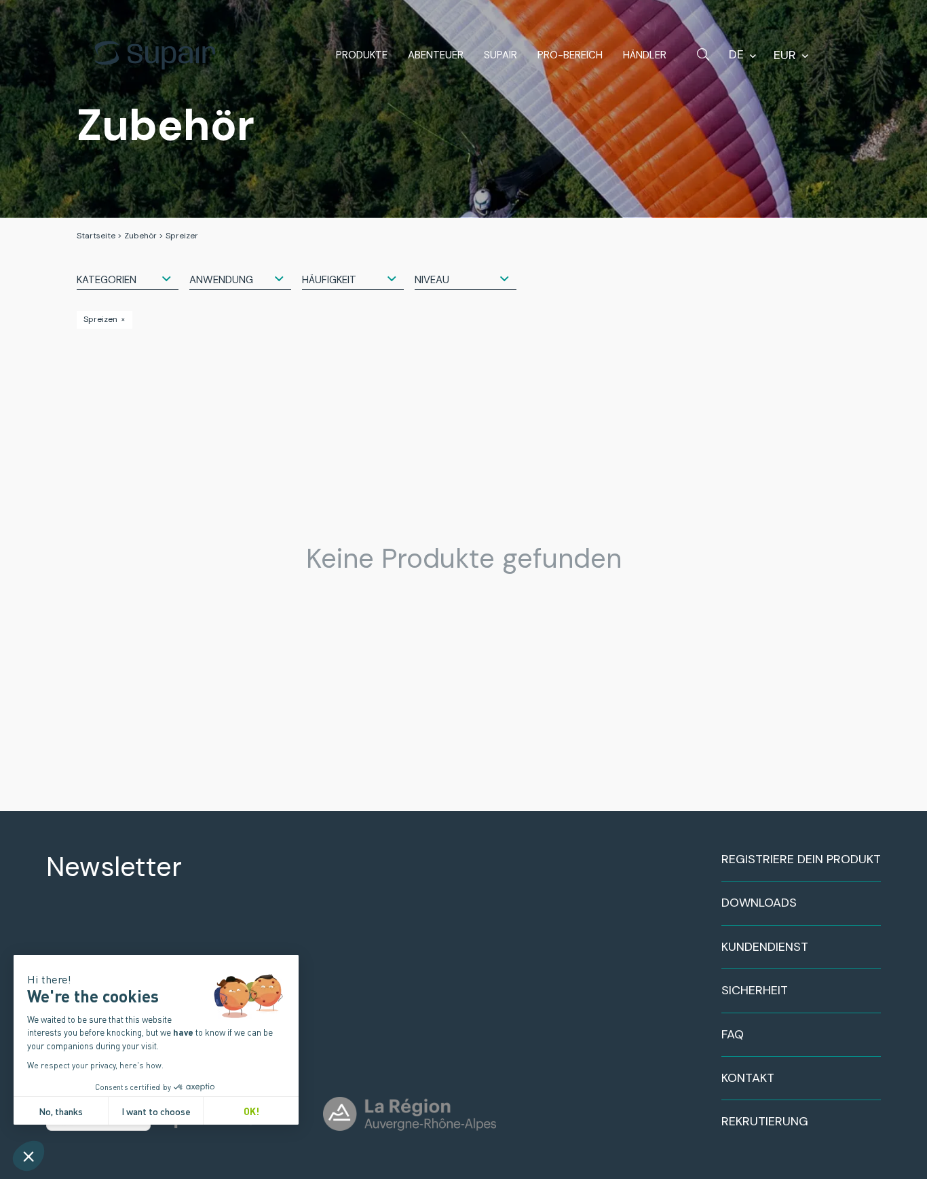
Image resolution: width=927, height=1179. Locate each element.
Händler (644, 55)
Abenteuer (435, 55)
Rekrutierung (764, 1121)
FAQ (732, 1034)
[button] (28, 1156)
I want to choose (156, 1110)
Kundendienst (764, 947)
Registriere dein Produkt (801, 859)
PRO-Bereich (570, 55)
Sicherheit (754, 990)
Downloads (759, 902)
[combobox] (127, 279)
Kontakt (747, 1078)
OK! (251, 1110)
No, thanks (61, 1110)
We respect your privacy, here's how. (95, 1064)
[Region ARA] (409, 1114)
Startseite (96, 235)
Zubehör (140, 235)
